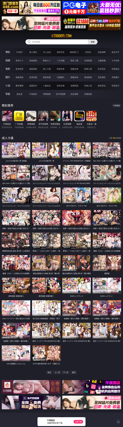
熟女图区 (102, 77)
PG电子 (19, 52)
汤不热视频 (60, 94)
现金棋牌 (102, 52)
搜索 (93, 42)
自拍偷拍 (33, 60)
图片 (7, 77)
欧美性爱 (61, 69)
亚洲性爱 (19, 69)
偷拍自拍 (33, 69)
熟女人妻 (74, 60)
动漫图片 (61, 77)
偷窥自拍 (19, 77)
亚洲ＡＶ (19, 60)
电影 (7, 68)
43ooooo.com (61, 35)
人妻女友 (47, 85)
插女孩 (19, 94)
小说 (7, 85)
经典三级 (88, 69)
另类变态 (115, 69)
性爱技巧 (115, 85)
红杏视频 (74, 94)
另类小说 (88, 85)
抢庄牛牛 (115, 52)
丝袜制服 (88, 60)
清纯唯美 (88, 77)
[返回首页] (118, 422)
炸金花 (88, 52)
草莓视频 (47, 94)
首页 (49, 372)
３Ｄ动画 (61, 60)
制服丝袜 (74, 69)
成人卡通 (47, 69)
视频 (7, 60)
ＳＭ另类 (115, 60)
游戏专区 (61, 52)
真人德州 (33, 52)
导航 (7, 94)
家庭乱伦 (33, 85)
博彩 (7, 52)
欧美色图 (47, 77)
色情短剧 (88, 94)
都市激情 (19, 85)
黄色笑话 (102, 85)
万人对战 (47, 52)
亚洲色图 (33, 77)
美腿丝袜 (74, 77)
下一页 (65, 372)
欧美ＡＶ (47, 60)
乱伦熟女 (102, 69)
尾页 (73, 372)
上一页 (57, 372)
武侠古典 (61, 85)
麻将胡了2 (74, 52)
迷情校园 (74, 85)
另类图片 (115, 77)
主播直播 (102, 60)
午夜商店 (33, 94)
